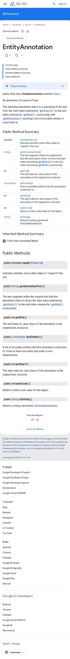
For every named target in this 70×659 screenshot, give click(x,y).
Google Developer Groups (15, 477)
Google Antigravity (12, 568)
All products (9, 630)
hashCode (25, 208)
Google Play (9, 578)
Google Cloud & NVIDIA (14, 493)
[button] (35, 86)
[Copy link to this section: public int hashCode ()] (33, 384)
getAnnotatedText (29, 152)
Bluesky (7, 512)
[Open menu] (5, 4)
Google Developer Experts (16, 482)
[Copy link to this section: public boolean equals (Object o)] (12, 267)
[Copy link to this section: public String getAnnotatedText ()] (12, 290)
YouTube (7, 533)
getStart (24, 195)
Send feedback (15, 38)
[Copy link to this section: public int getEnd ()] (30, 317)
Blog (5, 507)
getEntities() (12, 118)
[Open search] (54, 4)
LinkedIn (7, 523)
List (5, 183)
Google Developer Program (16, 472)
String (7, 152)
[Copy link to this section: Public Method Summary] (42, 132)
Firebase (7, 557)
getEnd (24, 171)
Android (7, 547)
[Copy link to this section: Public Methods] (33, 253)
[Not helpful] (27, 31)
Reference (11, 14)
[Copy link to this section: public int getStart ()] (31, 364)
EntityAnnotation (31, 223)
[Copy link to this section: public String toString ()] (35, 399)
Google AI (7, 625)
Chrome (7, 552)
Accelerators (9, 488)
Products (17, 25)
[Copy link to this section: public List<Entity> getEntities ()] (12, 341)
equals (23, 139)
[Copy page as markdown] (17, 55)
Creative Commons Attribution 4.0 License (25, 442)
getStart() (47, 110)
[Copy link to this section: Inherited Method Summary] (47, 234)
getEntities (25, 183)
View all (6, 583)
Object (57, 93)
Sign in (62, 4)
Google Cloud (9, 573)
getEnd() (29, 114)
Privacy (16, 643)
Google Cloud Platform (14, 620)
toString (24, 217)
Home (5, 25)
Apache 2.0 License (29, 445)
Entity (12, 183)
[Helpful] (22, 31)
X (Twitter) (8, 528)
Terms (6, 643)
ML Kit (21, 4)
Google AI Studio (11, 563)
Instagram (8, 517)
